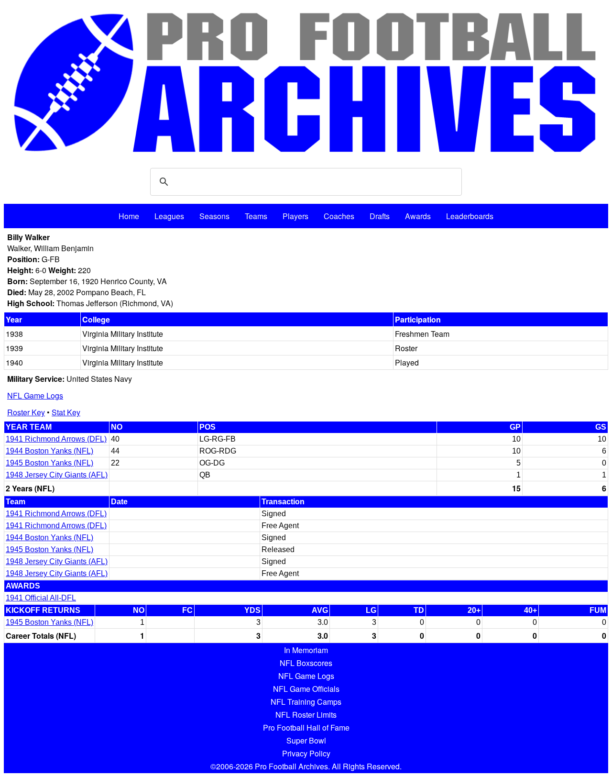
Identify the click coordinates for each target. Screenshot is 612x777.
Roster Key (26, 412)
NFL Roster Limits (306, 714)
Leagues (169, 216)
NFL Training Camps (306, 701)
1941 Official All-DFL (41, 598)
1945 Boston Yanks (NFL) (49, 463)
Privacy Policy (306, 753)
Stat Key (66, 412)
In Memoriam (306, 649)
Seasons (214, 216)
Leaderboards (469, 216)
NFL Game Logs (35, 395)
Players (295, 216)
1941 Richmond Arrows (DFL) (56, 439)
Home (129, 216)
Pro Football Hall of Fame (306, 727)
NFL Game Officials (306, 688)
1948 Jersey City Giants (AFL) (57, 475)
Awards (418, 216)
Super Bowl (306, 740)
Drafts (380, 216)
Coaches (339, 216)
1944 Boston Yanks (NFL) (49, 451)
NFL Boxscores (306, 662)
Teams (256, 216)
